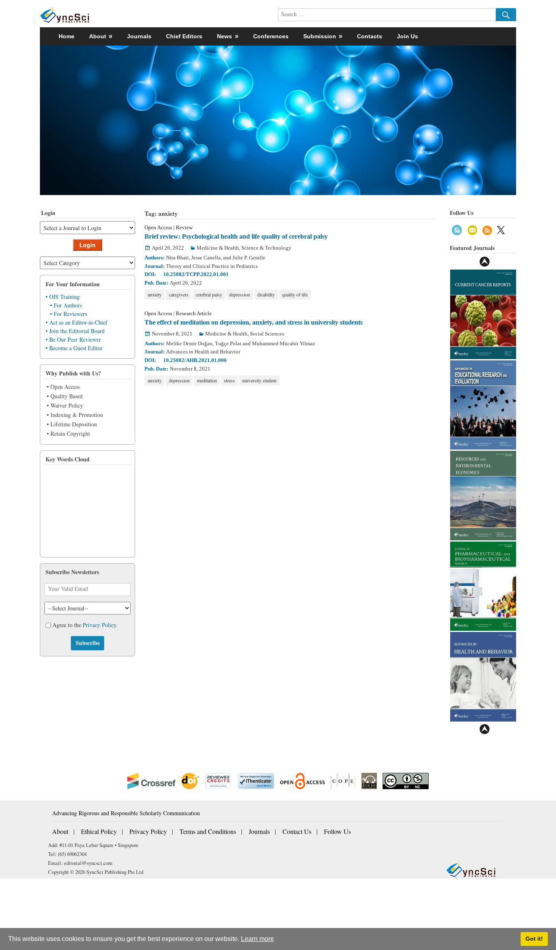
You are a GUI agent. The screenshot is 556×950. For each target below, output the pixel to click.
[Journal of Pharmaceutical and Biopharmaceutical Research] (483, 585)
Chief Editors (184, 36)
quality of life (295, 294)
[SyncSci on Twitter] (501, 229)
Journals (139, 36)
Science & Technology (266, 248)
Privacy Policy (99, 625)
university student (259, 380)
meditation (207, 380)
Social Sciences (267, 334)
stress (229, 380)
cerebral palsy (209, 294)
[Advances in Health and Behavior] (483, 675)
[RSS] (487, 229)
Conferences (271, 36)
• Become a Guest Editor (74, 348)
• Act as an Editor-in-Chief (76, 322)
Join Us (407, 36)
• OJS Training (63, 297)
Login (87, 245)
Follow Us (337, 831)
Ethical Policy (99, 831)
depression (239, 294)
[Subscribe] (456, 229)
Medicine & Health (218, 248)
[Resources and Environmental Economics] (483, 494)
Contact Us (296, 831)
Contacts (369, 36)
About (60, 831)
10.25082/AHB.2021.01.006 (195, 360)
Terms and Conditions (207, 831)
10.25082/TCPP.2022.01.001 (196, 274)
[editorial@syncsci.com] (472, 229)
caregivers (178, 294)
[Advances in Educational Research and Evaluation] (483, 404)
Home (66, 36)
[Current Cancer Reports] (483, 313)
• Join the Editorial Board (75, 331)
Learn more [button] (257, 938)
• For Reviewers (68, 314)
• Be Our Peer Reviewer (73, 339)
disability (266, 294)
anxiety (155, 294)
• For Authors (66, 305)
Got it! (534, 938)
